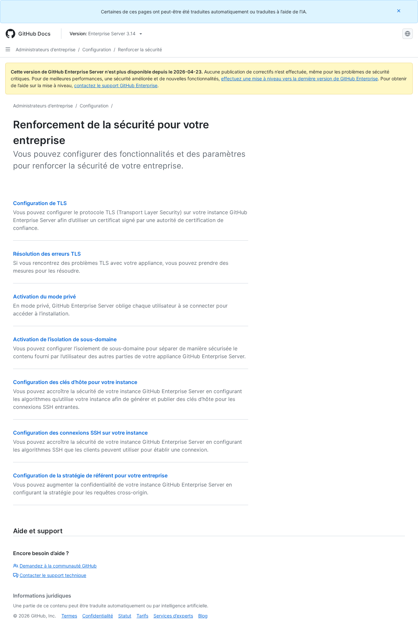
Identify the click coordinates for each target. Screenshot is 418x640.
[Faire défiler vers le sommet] (403, 625)
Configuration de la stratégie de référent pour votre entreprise (90, 475)
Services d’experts (173, 615)
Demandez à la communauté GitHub (58, 565)
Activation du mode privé (44, 296)
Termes (69, 615)
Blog (203, 615)
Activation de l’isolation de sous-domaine (65, 339)
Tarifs (142, 615)
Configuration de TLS (40, 203)
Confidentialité (97, 615)
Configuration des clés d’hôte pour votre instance (75, 382)
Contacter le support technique (53, 575)
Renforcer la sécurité (140, 49)
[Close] (399, 10)
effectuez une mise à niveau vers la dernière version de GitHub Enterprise (299, 78)
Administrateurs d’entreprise (45, 49)
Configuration (96, 49)
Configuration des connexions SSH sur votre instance (80, 432)
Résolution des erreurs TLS (47, 253)
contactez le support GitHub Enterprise (115, 85)
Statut (124, 615)
